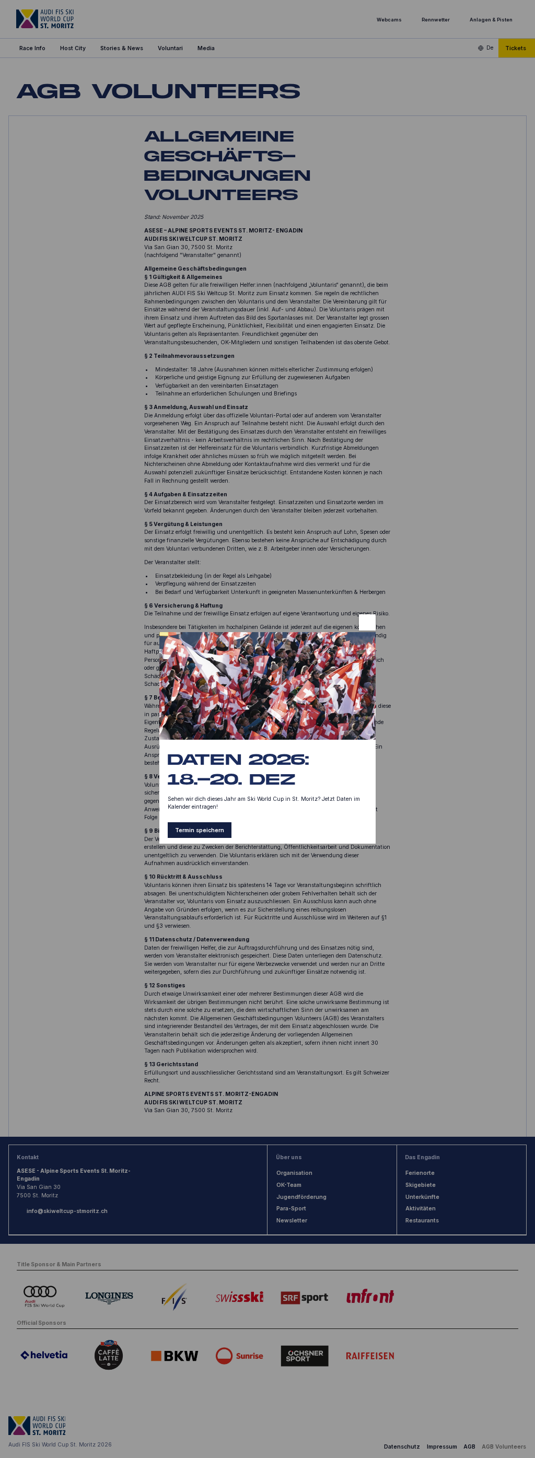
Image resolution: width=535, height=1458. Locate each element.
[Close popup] (367, 622)
